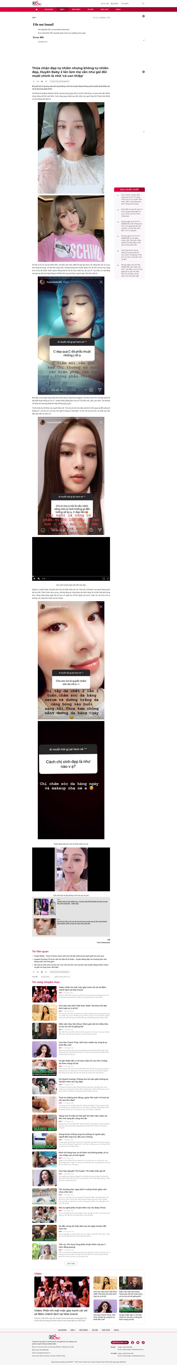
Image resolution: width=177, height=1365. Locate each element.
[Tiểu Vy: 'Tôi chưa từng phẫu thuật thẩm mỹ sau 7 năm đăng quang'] (44, 1251)
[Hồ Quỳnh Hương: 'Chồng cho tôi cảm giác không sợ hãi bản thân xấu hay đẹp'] (44, 1086)
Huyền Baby (69, 93)
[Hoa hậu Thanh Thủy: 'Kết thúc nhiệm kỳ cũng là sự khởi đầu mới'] (44, 1049)
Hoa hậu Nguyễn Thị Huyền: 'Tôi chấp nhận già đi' (82, 1171)
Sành (118, 9)
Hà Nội (113, 1347)
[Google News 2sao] (60, 81)
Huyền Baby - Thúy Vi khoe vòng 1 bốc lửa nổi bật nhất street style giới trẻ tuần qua (69, 956)
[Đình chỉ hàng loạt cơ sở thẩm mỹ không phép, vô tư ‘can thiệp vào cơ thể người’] (44, 1159)
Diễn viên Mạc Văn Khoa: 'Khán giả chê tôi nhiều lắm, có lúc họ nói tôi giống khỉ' (131, 1294)
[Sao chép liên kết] (46, 81)
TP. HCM (114, 1353)
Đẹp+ (62, 9)
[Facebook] (132, 1342)
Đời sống (76, 9)
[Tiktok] (143, 1342)
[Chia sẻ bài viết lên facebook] (33, 81)
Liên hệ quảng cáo (119, 1342)
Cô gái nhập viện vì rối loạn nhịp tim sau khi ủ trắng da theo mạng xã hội (130, 1317)
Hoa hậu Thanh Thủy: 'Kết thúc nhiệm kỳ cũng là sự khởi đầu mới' (104, 1317)
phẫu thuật (67, 403)
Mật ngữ (105, 9)
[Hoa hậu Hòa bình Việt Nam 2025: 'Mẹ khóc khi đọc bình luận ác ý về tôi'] (44, 1012)
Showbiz (49, 9)
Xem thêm (71, 1264)
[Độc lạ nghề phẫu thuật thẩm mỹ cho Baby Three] (44, 1214)
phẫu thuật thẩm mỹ (62, 977)
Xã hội (90, 9)
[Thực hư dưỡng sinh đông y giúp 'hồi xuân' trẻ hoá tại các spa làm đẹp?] (44, 1104)
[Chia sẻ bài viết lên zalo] (37, 81)
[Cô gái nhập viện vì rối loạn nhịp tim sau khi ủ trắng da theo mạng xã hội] (44, 1068)
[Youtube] (138, 1342)
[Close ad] (143, 16)
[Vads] (143, 40)
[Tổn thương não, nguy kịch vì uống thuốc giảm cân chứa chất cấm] (44, 1196)
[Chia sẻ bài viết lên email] (41, 81)
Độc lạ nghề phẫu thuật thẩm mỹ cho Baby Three (82, 1208)
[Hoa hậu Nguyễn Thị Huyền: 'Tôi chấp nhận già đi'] (44, 1178)
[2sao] (36, 9)
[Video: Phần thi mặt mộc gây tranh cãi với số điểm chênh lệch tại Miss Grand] (44, 994)
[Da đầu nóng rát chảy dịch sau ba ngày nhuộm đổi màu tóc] (44, 1233)
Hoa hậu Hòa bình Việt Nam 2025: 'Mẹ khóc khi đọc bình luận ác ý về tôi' (105, 1294)
